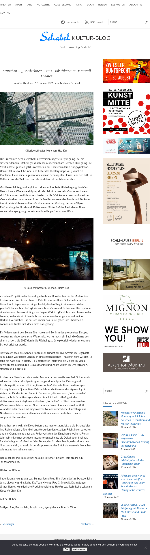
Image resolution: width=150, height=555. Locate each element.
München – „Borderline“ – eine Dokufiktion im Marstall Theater (47, 73)
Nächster (86, 524)
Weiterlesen (79, 549)
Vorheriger (8, 524)
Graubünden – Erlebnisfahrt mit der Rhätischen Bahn (132, 460)
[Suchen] (147, 22)
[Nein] (145, 547)
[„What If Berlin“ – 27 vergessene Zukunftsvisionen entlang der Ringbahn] (110, 441)
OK (66, 549)
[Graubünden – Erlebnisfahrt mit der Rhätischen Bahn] (110, 463)
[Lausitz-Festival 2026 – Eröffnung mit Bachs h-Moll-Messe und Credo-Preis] (110, 511)
